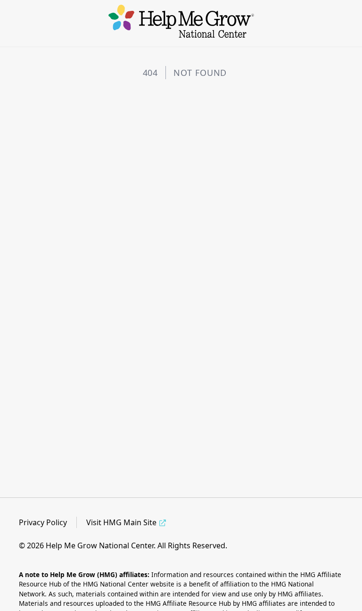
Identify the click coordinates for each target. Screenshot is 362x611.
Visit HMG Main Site (121, 522)
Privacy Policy (43, 522)
